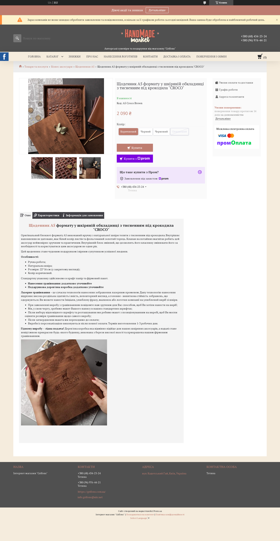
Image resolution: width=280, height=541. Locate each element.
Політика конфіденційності (170, 514)
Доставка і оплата (177, 56)
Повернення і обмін (211, 56)
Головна (34, 56)
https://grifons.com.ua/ (92, 491)
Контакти (150, 56)
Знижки (75, 56)
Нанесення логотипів (120, 56)
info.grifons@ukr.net (90, 497)
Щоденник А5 (42, 225)
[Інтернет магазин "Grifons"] (140, 35)
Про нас (92, 56)
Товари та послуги (36, 66)
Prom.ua (158, 511)
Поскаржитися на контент (140, 514)
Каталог (52, 56)
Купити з (130, 158)
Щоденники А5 (84, 66)
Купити (136, 148)
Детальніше (157, 10)
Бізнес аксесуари (62, 66)
